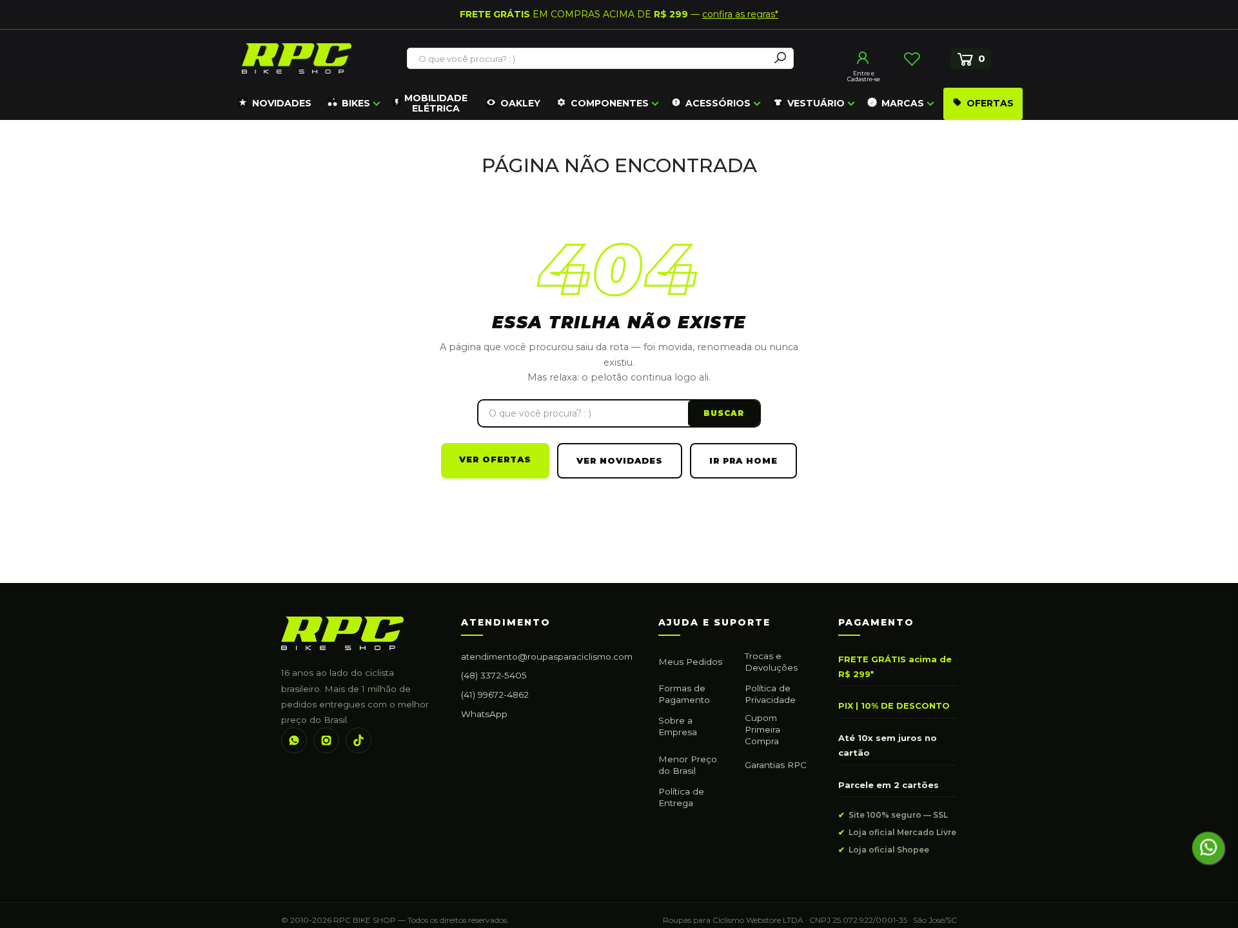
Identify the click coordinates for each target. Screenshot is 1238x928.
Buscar (723, 413)
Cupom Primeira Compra (762, 729)
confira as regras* (740, 14)
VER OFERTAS (495, 459)
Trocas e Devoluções (771, 662)
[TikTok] (358, 740)
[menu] (629, 104)
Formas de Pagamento (684, 694)
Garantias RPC (776, 765)
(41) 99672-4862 (495, 694)
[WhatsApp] (294, 740)
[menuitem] (275, 104)
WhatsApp (484, 714)
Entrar (863, 58)
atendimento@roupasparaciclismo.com (547, 656)
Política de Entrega (681, 797)
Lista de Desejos (912, 59)
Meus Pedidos (690, 662)
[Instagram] (326, 740)
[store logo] (296, 58)
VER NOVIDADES (619, 460)
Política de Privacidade (770, 694)
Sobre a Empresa (677, 726)
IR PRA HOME (743, 460)
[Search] (780, 58)
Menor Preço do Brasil (687, 765)
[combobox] (589, 59)
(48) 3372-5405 (494, 675)
